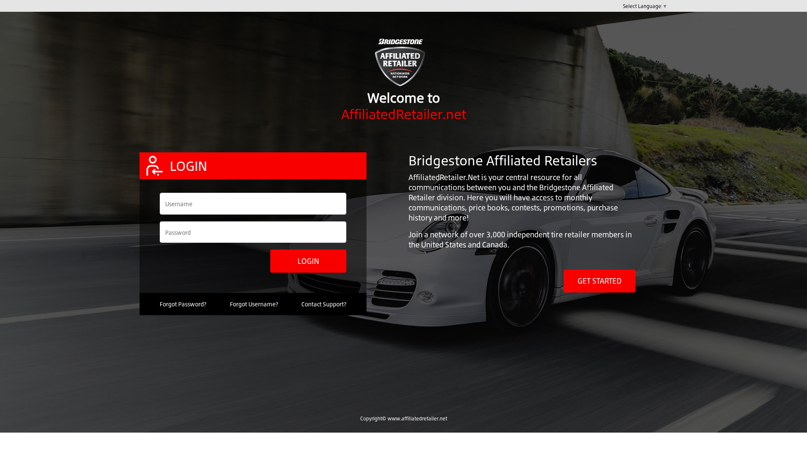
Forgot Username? (254, 304)
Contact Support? (323, 304)
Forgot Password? (183, 304)
